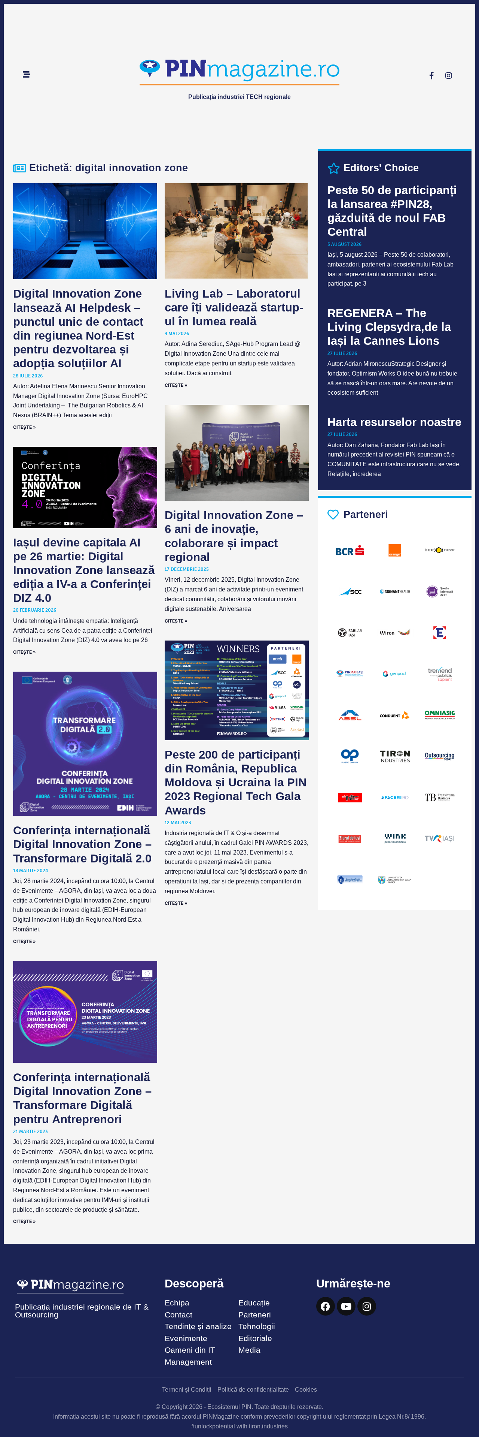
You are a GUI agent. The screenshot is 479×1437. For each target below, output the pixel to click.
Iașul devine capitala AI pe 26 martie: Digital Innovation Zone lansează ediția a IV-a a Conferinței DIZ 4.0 (84, 570)
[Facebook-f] (431, 75)
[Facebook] (325, 1306)
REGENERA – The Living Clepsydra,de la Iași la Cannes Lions (389, 327)
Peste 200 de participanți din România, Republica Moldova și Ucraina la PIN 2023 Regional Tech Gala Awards (235, 782)
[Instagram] (448, 75)
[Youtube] (346, 1306)
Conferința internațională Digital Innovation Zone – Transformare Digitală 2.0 (82, 844)
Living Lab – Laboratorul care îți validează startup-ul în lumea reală (234, 307)
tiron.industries (268, 1426)
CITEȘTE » (24, 427)
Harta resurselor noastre (394, 422)
